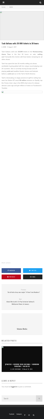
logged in (14, 387)
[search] (39, 398)
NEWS (4, 47)
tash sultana (6, 263)
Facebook (11, 414)
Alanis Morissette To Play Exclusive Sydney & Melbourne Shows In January (20, 301)
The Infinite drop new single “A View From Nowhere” (23, 291)
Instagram (19, 414)
